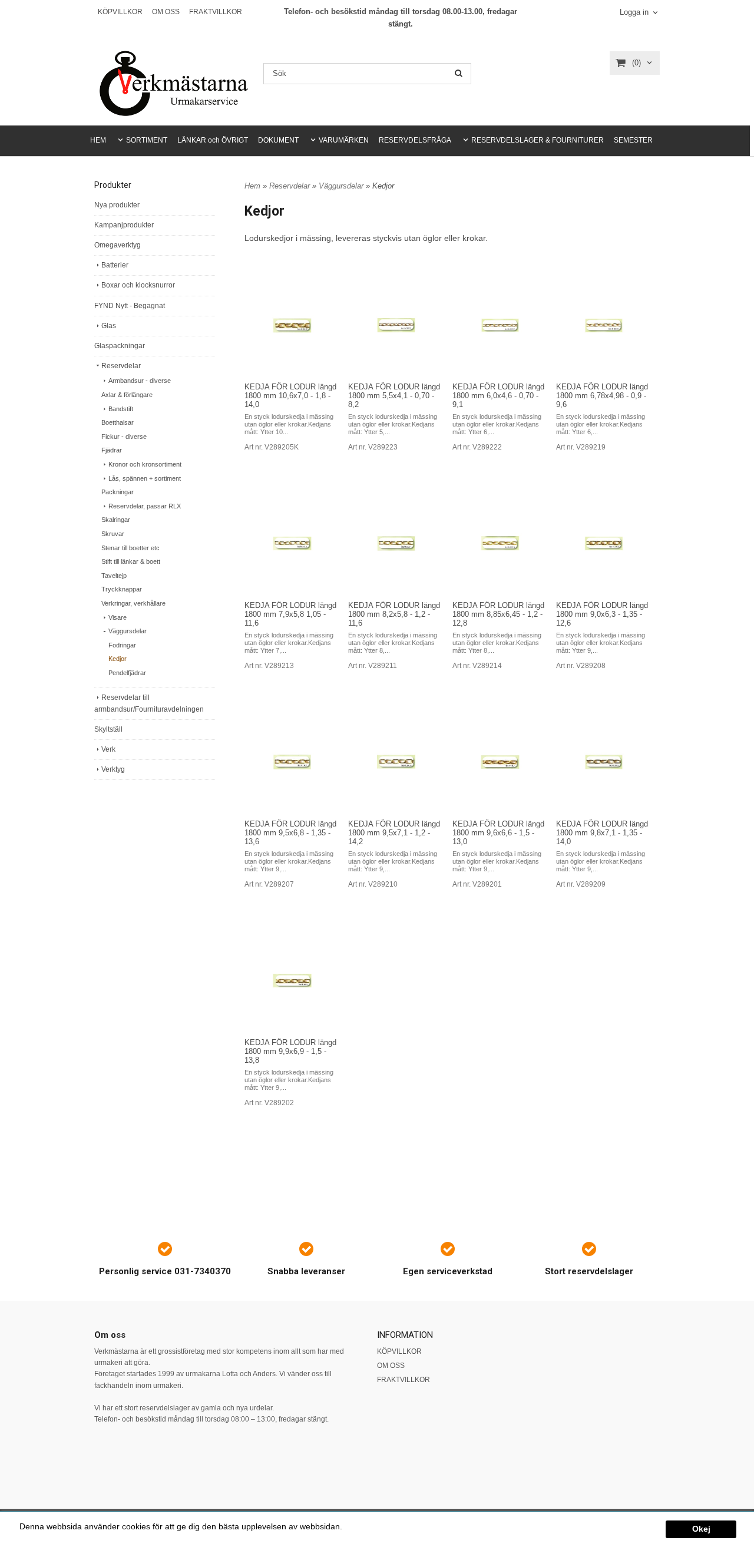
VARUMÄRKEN (344, 140)
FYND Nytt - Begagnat (129, 306)
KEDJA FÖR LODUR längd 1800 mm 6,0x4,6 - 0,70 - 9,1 (498, 395)
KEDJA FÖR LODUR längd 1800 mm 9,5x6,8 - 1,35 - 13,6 (290, 832)
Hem (252, 185)
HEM (98, 140)
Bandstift (120, 408)
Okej (701, 1529)
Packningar (117, 491)
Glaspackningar (119, 346)
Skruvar (112, 533)
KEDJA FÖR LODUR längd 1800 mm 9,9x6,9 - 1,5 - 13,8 (290, 1051)
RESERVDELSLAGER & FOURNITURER (537, 140)
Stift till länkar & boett (130, 561)
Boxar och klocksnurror (138, 285)
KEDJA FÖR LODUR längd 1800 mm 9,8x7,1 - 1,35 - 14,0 (602, 832)
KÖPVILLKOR (120, 12)
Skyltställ (108, 729)
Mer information (374, 1526)
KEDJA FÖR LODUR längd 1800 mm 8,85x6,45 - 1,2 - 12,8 (498, 614)
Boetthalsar (117, 422)
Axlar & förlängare (127, 394)
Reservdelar (121, 366)
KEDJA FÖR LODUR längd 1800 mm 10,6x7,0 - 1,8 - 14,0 (290, 395)
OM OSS (166, 12)
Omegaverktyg (117, 245)
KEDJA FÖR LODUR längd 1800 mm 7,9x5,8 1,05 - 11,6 (290, 614)
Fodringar (122, 645)
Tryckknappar (121, 589)
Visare (117, 617)
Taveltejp (114, 575)
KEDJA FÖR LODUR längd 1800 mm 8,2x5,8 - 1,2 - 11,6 (394, 614)
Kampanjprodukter (124, 225)
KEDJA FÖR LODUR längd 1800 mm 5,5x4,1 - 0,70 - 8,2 (394, 395)
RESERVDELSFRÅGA (415, 140)
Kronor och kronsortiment (144, 464)
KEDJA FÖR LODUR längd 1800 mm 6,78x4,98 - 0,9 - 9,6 (602, 395)
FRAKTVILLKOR (215, 12)
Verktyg (113, 769)
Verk (108, 749)
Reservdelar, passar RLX (144, 506)
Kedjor (117, 658)
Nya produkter (117, 205)
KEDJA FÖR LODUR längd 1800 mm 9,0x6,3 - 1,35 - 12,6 (602, 614)
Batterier (114, 265)
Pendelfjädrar (127, 672)
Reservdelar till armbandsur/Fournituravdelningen (149, 703)
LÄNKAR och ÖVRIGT (212, 140)
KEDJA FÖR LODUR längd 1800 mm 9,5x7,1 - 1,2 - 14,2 (394, 832)
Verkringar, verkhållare (133, 603)
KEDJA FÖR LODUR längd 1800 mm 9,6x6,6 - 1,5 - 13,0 (498, 832)
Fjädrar (111, 450)
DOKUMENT (278, 140)
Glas (108, 326)
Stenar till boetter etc (130, 547)
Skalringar (115, 519)
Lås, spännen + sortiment (144, 478)
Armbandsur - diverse (139, 380)
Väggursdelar (127, 630)
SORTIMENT (146, 140)
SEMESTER (633, 140)
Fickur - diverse (124, 436)
